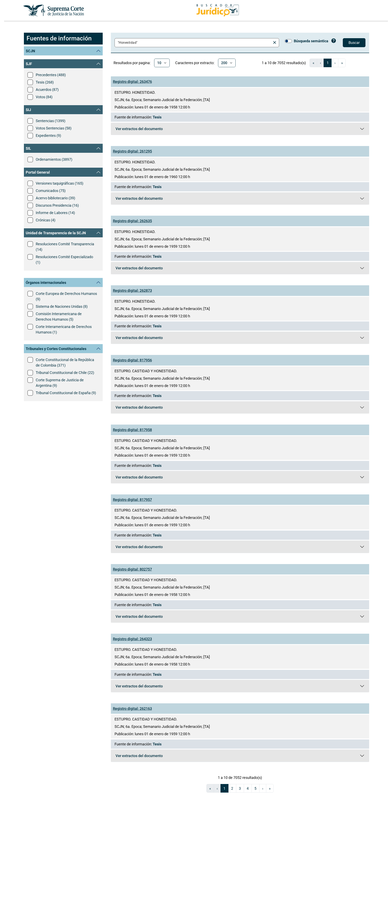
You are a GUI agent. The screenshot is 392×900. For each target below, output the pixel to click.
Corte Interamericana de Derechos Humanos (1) (64, 329)
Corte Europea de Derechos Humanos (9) (66, 296)
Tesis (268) (45, 82)
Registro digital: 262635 (132, 221)
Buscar (354, 42)
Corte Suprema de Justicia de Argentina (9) (60, 383)
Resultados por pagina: (132, 63)
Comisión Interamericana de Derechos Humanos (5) (59, 316)
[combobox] (193, 42)
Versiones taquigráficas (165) (59, 183)
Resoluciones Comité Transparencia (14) (65, 247)
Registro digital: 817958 (132, 430)
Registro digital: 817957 (132, 499)
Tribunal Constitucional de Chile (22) (65, 372)
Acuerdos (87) (47, 89)
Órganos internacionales (46, 282)
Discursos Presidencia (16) (57, 205)
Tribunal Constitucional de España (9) (66, 393)
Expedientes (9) (48, 135)
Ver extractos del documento (139, 130)
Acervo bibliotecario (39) (55, 198)
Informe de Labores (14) (55, 213)
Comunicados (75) (51, 190)
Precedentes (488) (51, 75)
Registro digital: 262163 (132, 708)
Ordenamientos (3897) (54, 159)
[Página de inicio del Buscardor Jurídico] (217, 10)
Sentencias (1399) (50, 121)
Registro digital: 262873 (132, 290)
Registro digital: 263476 (132, 81)
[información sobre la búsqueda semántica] (333, 41)
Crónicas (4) (45, 220)
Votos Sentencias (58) (53, 128)
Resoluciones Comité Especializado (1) (64, 259)
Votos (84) (44, 97)
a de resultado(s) (284, 63)
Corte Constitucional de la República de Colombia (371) (65, 362)
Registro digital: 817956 (132, 360)
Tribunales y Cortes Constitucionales (56, 349)
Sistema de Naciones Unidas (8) (62, 306)
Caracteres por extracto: (194, 63)
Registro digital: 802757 (132, 569)
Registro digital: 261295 (132, 151)
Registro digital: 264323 (132, 639)
